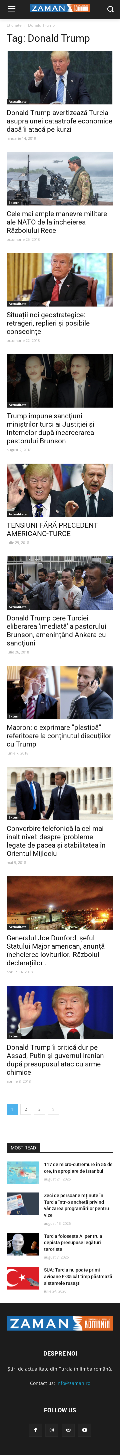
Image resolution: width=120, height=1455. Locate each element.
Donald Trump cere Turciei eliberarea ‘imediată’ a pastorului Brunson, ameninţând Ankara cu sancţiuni (56, 630)
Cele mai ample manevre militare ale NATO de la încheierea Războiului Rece (57, 222)
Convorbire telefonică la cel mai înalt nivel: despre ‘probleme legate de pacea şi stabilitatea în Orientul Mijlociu (56, 841)
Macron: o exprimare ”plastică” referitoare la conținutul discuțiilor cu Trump (59, 735)
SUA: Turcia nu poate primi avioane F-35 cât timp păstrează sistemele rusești (78, 1276)
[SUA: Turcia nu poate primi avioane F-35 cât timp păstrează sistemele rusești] (23, 1278)
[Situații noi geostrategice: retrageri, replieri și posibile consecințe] (60, 280)
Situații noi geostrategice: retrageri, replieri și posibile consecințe (48, 323)
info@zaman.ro (73, 1383)
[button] (110, 9)
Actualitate (18, 101)
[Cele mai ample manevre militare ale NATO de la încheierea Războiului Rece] (60, 178)
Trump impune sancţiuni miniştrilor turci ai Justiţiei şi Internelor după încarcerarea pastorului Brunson (50, 428)
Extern (14, 202)
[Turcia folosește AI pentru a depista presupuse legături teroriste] (23, 1244)
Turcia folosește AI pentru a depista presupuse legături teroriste (73, 1243)
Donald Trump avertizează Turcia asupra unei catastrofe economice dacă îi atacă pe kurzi (59, 121)
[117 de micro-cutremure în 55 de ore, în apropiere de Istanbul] (23, 1172)
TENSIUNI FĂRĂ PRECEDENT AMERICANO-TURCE (52, 529)
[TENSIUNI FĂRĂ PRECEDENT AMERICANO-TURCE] (60, 490)
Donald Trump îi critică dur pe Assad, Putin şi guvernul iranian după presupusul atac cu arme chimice (55, 1059)
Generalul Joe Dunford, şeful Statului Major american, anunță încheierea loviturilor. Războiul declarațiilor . (56, 950)
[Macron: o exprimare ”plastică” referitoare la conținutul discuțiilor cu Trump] (60, 692)
